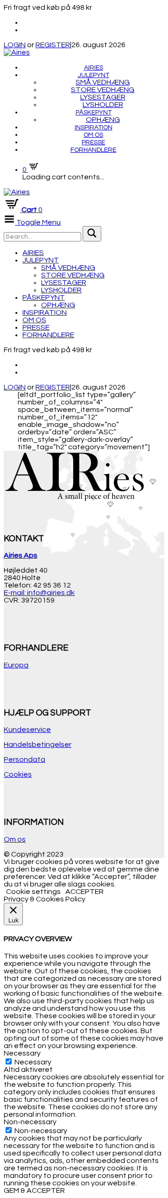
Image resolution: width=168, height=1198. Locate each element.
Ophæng (103, 119)
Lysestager (103, 97)
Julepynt (93, 75)
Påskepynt (94, 112)
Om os (93, 135)
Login (15, 387)
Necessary (32, 1062)
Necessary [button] (22, 1053)
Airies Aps (20, 555)
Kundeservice (27, 729)
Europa (16, 665)
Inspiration (93, 127)
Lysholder (103, 104)
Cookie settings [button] (33, 891)
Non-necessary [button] (30, 1122)
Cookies (18, 774)
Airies (93, 67)
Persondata (24, 759)
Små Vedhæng (103, 82)
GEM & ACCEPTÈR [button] (34, 1190)
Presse (93, 142)
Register (52, 387)
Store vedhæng (102, 89)
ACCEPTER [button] (84, 891)
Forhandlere (93, 150)
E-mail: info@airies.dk (39, 592)
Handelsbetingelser (37, 744)
